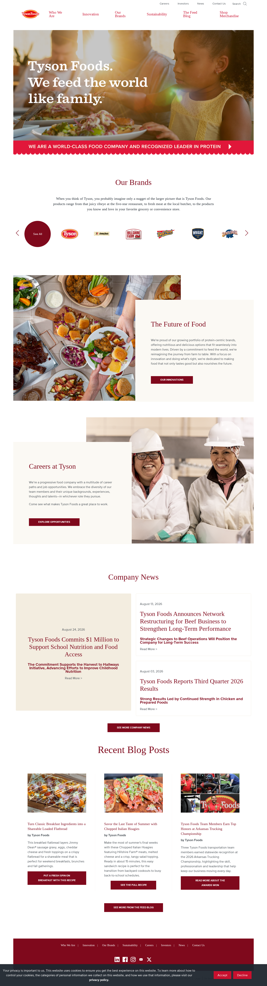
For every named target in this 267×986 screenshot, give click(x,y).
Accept (222, 975)
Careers (164, 3)
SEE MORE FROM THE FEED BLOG (134, 907)
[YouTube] (141, 960)
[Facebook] (125, 960)
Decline (242, 975)
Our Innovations (172, 379)
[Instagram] (133, 960)
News (200, 3)
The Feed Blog (190, 14)
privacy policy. (99, 980)
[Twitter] (149, 959)
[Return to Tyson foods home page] (27, 14)
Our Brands (120, 14)
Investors (183, 3)
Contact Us (219, 3)
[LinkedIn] (117, 960)
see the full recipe (133, 884)
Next (247, 234)
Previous (17, 234)
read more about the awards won (210, 883)
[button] (239, 3)
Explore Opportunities (54, 521)
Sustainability (157, 14)
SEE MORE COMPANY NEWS (133, 727)
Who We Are (55, 14)
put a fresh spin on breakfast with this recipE (57, 878)
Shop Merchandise (229, 14)
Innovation (90, 14)
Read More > (73, 678)
